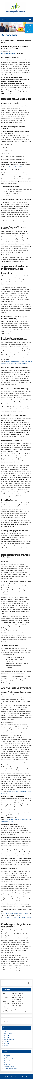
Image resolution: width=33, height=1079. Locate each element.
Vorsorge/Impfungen (10, 1068)
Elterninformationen (10, 1059)
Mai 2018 (6, 1037)
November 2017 (9, 1039)
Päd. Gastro (7, 1065)
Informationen (8, 1061)
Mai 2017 (6, 1043)
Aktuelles (7, 1055)
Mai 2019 (6, 1035)
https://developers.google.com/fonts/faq (17, 913)
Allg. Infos (7, 1057)
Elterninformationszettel (8, 53)
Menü (4, 19)
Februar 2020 (8, 1034)
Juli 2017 (6, 1041)
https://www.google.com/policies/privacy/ (19, 917)
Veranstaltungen (9, 1066)
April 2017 (7, 1045)
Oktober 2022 (8, 1032)
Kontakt (6, 1063)
